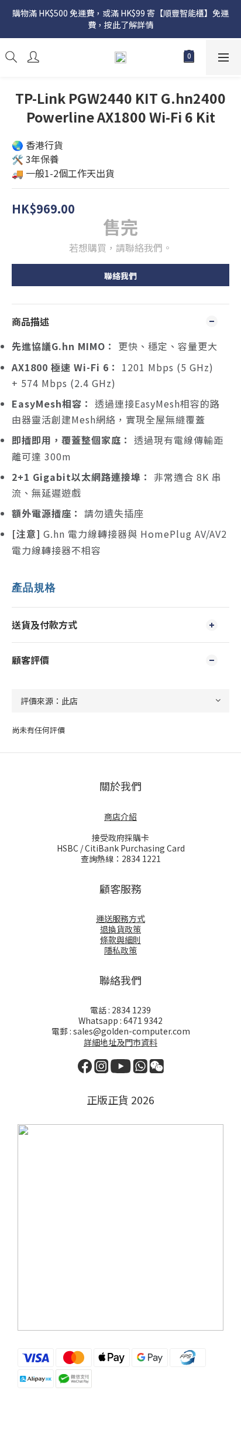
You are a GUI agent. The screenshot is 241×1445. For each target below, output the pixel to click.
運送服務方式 (120, 918)
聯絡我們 (120, 275)
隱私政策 (120, 950)
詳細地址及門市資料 (120, 1042)
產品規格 (34, 587)
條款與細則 (120, 939)
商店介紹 (120, 816)
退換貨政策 (120, 929)
